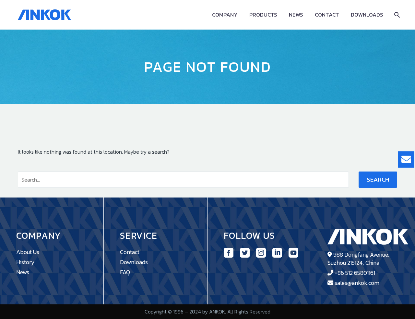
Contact (327, 15)
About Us (27, 252)
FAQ (125, 272)
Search (378, 179)
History (25, 262)
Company (225, 15)
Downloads (367, 15)
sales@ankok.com (357, 282)
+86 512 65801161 (355, 272)
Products (263, 15)
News (296, 15)
